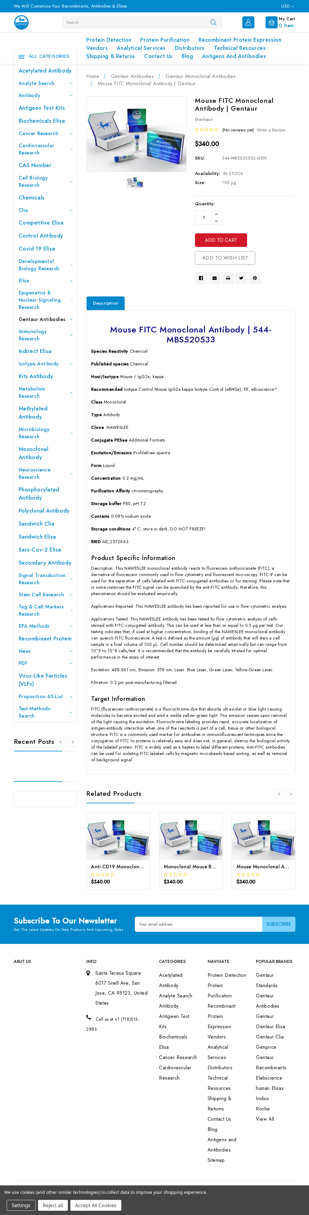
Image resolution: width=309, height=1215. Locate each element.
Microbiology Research (34, 433)
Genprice (266, 1047)
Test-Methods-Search (35, 712)
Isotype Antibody (39, 363)
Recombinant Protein (45, 639)
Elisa (24, 280)
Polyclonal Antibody (44, 511)
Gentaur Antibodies (42, 319)
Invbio (262, 1098)
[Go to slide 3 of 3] (60, 742)
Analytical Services (141, 48)
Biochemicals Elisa (42, 121)
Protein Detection (108, 40)
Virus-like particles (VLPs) (43, 680)
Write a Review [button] (271, 130)
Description (105, 303)
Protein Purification (165, 40)
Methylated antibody (33, 413)
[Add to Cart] (110, 845)
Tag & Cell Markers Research (41, 610)
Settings (21, 1205)
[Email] (215, 278)
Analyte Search (37, 83)
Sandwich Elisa (37, 537)
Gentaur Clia (270, 1036)
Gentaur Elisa (270, 1026)
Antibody (29, 95)
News (25, 651)
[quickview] (126, 845)
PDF (23, 663)
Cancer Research (39, 133)
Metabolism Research (32, 392)
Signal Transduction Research (42, 579)
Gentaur (265, 1016)
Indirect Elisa (35, 351)
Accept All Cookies (95, 1205)
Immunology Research (33, 335)
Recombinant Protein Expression (240, 40)
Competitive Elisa (41, 223)
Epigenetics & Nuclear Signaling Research (40, 300)
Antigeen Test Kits (42, 108)
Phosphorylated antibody (39, 494)
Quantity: (205, 203)
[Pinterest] (255, 278)
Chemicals (32, 198)
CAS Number (35, 165)
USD (286, 6)
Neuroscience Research (35, 473)
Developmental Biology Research (39, 265)
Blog (187, 56)
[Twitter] (241, 278)
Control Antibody (41, 236)
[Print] (228, 278)
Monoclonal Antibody (34, 453)
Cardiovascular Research (36, 149)
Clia (23, 210)
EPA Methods (34, 626)
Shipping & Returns (110, 56)
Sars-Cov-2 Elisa (40, 550)
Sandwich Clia (37, 524)
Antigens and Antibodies (234, 56)
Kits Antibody (36, 376)
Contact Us (158, 56)
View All (265, 1119)
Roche (263, 1108)
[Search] (213, 22)
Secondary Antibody (45, 563)
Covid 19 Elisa (37, 249)
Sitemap (216, 1160)
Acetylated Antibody (45, 71)
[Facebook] (201, 278)
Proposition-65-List (41, 696)
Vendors (97, 48)
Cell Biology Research (33, 181)
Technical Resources (240, 48)
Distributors (190, 48)
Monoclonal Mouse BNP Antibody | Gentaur (214, 866)
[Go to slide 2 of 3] (72, 742)
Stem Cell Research (41, 594)
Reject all (53, 1205)
